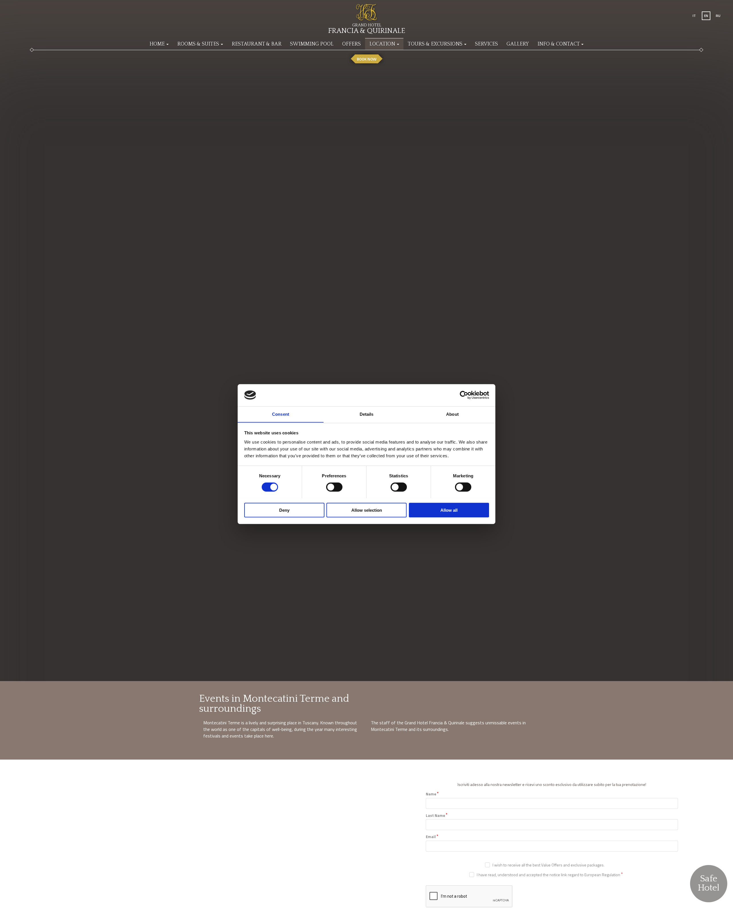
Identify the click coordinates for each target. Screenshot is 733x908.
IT (694, 15)
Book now (367, 59)
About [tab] (452, 413)
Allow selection (366, 509)
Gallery (518, 44)
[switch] (334, 486)
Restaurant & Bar (256, 44)
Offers (351, 44)
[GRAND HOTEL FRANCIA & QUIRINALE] (366, 10)
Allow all (449, 509)
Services (486, 44)
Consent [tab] (280, 413)
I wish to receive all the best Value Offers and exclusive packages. (548, 864)
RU (718, 15)
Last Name (435, 815)
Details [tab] (367, 413)
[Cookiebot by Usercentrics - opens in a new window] (464, 395)
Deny (284, 509)
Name (431, 794)
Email (431, 837)
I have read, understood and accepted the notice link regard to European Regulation (548, 874)
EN (706, 15)
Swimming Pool (312, 44)
